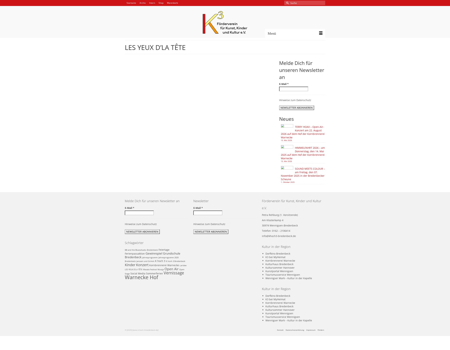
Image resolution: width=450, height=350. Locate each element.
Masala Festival (222, 124)
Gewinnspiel (154, 253)
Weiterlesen (215, 100)
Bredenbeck (152, 250)
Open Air (241, 84)
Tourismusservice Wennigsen (282, 274)
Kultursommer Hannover (280, 267)
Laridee (183, 265)
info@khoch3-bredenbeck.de (279, 236)
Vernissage (174, 273)
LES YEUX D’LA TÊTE (206, 124)
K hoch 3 (160, 261)
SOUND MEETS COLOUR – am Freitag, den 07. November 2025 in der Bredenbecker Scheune (303, 174)
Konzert (232, 84)
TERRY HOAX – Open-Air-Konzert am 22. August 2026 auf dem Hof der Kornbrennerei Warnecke (303, 132)
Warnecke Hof (252, 84)
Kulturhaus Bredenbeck (279, 264)
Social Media (137, 273)
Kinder (130, 264)
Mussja (161, 269)
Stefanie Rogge (202, 84)
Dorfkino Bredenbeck (277, 253)
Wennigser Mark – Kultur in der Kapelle (288, 278)
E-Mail (284, 84)
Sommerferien (154, 273)
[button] (202, 108)
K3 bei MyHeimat (275, 257)
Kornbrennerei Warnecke (164, 265)
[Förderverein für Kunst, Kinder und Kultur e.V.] (225, 22)
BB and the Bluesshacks (135, 250)
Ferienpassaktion (135, 253)
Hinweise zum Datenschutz (295, 100)
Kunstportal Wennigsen (279, 271)
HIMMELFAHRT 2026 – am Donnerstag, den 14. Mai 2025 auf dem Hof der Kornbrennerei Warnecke (303, 153)
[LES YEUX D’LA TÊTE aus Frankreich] (154, 92)
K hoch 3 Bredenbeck (175, 261)
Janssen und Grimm (145, 261)
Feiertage (164, 249)
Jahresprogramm (150, 257)
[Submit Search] (287, 3)
